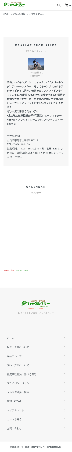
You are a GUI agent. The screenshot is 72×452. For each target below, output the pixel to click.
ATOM (17, 401)
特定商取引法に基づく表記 (21, 374)
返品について (14, 356)
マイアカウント (15, 410)
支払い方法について (18, 365)
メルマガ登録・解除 (18, 392)
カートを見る (14, 419)
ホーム (10, 338)
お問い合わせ (14, 428)
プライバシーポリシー (19, 383)
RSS (9, 401)
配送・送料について (18, 347)
